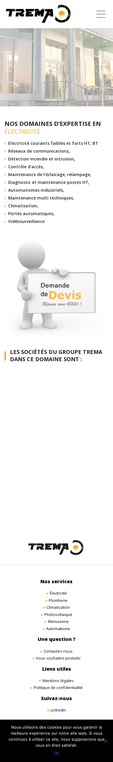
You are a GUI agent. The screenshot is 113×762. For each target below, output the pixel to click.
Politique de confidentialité (58, 687)
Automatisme (58, 628)
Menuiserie (58, 621)
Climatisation (58, 607)
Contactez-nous (58, 651)
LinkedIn (58, 710)
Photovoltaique (58, 614)
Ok (56, 753)
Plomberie (58, 600)
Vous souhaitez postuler (58, 658)
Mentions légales (58, 680)
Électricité (58, 593)
